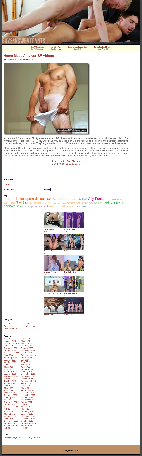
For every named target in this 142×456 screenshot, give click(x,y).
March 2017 (26, 409)
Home (7, 184)
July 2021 (8, 409)
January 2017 (27, 414)
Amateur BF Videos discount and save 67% (64, 155)
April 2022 (8, 390)
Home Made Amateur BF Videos (29, 55)
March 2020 (26, 343)
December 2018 (28, 374)
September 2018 (28, 381)
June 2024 (8, 355)
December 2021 (11, 400)
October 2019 (27, 353)
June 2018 (25, 386)
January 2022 (10, 397)
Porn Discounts (74, 161)
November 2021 (11, 402)
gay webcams (60, 203)
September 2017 (28, 400)
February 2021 (10, 416)
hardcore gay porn (75, 203)
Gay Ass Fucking (60, 199)
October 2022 (10, 381)
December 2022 (11, 376)
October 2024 (10, 350)
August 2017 (26, 402)
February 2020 (27, 346)
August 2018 (26, 383)
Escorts (7, 323)
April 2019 (25, 367)
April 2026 (8, 339)
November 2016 (28, 418)
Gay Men (81, 198)
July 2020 (8, 428)
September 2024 (11, 353)
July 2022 (8, 386)
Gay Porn (95, 199)
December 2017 (28, 393)
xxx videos (80, 206)
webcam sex (67, 206)
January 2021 (10, 418)
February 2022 (10, 395)
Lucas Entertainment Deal (77, 47)
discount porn (24, 199)
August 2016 (26, 425)
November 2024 (11, 348)
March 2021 (9, 414)
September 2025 (11, 343)
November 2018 (28, 376)
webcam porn (55, 206)
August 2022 (9, 383)
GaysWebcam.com (37, 47)
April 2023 (8, 369)
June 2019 (25, 362)
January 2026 (10, 341)
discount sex (43, 199)
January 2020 (27, 348)
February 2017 (27, 411)
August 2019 (26, 357)
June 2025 (8, 346)
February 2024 (10, 357)
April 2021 (8, 411)
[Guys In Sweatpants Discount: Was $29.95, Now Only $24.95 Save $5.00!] (71, 43)
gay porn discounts (110, 199)
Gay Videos (48, 203)
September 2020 (11, 425)
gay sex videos (35, 203)
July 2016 (25, 428)
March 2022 (9, 393)
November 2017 (28, 395)
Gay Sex (22, 202)
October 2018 (27, 379)
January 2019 (27, 371)
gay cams (71, 199)
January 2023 (10, 374)
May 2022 (8, 388)
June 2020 (25, 339)
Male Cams (26, 206)
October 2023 (10, 362)
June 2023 (8, 364)
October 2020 (10, 423)
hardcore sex (12, 206)
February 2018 (27, 390)
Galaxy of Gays (33, 438)
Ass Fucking (9, 199)
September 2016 (28, 423)
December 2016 (28, 416)
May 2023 (8, 367)
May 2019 (25, 364)
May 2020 (25, 341)
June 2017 (25, 404)
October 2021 (10, 404)
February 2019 (27, 369)
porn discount (39, 206)
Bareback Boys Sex (12, 438)
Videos (29, 323)
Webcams (30, 326)
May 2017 (25, 407)
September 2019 (28, 355)
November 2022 (11, 379)
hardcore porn (112, 202)
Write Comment (73, 164)
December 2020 (11, 421)
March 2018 (26, 388)
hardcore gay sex (93, 202)
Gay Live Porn (56, 47)
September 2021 (11, 407)
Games (7, 326)
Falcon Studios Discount (102, 47)
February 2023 (10, 371)
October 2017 (27, 397)
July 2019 (25, 360)
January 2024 (10, 360)
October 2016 (27, 421)
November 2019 (28, 350)
